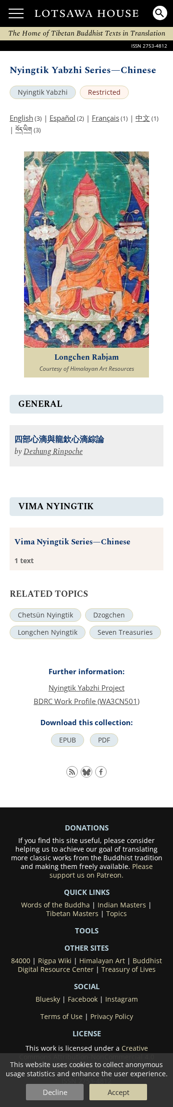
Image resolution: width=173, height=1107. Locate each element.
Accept (118, 1092)
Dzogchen (109, 615)
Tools (87, 930)
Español (62, 118)
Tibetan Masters (72, 913)
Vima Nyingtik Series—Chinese (72, 542)
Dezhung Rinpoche (53, 452)
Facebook (83, 999)
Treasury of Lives (128, 969)
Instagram (121, 999)
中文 (143, 118)
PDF (104, 740)
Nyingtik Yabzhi (43, 92)
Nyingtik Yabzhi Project (86, 687)
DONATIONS (87, 827)
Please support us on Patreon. (101, 871)
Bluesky (48, 999)
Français (105, 118)
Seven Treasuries (125, 632)
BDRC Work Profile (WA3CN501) (86, 701)
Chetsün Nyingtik (45, 615)
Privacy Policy (111, 1016)
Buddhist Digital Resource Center (90, 965)
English (21, 118)
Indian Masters (122, 905)
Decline (55, 1092)
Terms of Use (61, 1016)
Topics (116, 913)
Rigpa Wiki (55, 960)
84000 (20, 960)
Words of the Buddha (55, 905)
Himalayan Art (102, 960)
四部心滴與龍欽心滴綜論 (59, 440)
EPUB (67, 740)
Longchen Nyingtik (47, 632)
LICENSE (87, 1033)
